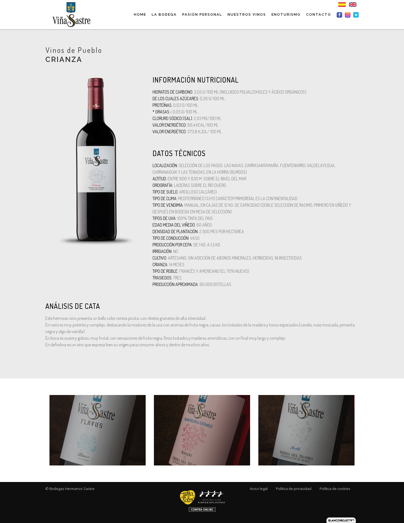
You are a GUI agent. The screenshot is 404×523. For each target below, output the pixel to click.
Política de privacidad (293, 488)
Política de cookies (335, 488)
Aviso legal (259, 488)
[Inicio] (70, 14)
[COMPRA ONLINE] (202, 499)
